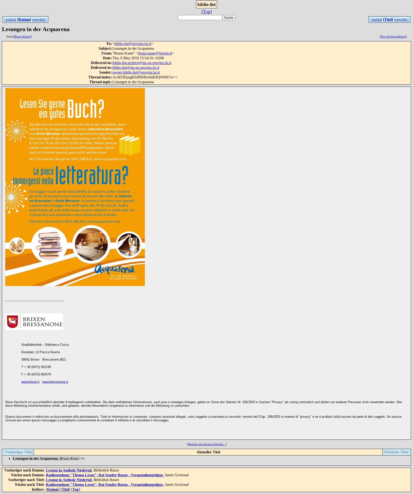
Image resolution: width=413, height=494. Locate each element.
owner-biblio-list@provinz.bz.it (136, 72)
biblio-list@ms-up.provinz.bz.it (135, 68)
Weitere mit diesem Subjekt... (206, 444)
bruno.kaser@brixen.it (155, 53)
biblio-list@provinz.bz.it (132, 44)
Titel (388, 19)
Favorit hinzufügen (393, 36)
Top (206, 11)
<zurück (10, 19)
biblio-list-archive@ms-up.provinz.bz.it (141, 63)
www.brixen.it (30, 382)
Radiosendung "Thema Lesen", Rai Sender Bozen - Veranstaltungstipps (104, 475)
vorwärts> (39, 19)
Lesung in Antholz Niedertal (69, 470)
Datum (24, 19)
